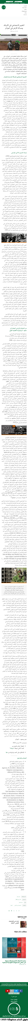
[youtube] (7, 990)
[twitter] (16, 990)
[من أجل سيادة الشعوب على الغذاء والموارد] (3, 7)
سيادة (12, 748)
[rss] (12, 990)
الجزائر (12, 905)
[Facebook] (20, 990)
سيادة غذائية (21, 902)
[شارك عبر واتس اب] (14, 911)
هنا (6, 752)
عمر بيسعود (18, 896)
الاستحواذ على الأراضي (17, 905)
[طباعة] (9, 911)
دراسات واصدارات (22, 964)
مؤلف (23, 918)
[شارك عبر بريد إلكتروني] (11, 911)
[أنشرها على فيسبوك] (19, 911)
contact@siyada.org (14, 993)
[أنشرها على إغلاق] (16, 911)
